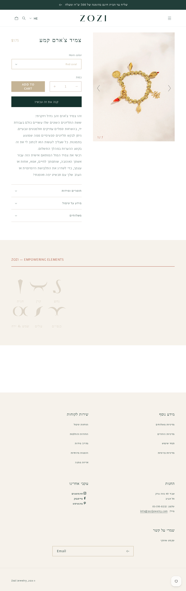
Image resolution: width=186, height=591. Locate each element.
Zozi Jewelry (19, 580)
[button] (169, 18)
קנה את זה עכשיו (47, 102)
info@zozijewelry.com (154, 511)
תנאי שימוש (168, 443)
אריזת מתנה (81, 462)
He (36, 18)
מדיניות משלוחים (165, 424)
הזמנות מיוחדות (79, 452)
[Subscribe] (129, 551)
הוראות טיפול (81, 424)
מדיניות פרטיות (166, 452)
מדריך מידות (81, 443)
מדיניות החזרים (166, 434)
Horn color (75, 55)
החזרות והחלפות (79, 434)
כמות (79, 77)
